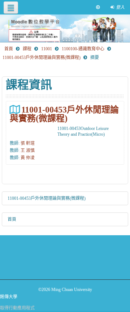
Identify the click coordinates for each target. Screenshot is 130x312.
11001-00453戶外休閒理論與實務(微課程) (64, 114)
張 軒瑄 (28, 143)
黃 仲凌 (28, 157)
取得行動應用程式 (17, 308)
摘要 (94, 57)
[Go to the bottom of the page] (98, 7)
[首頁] (65, 28)
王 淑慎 (28, 150)
